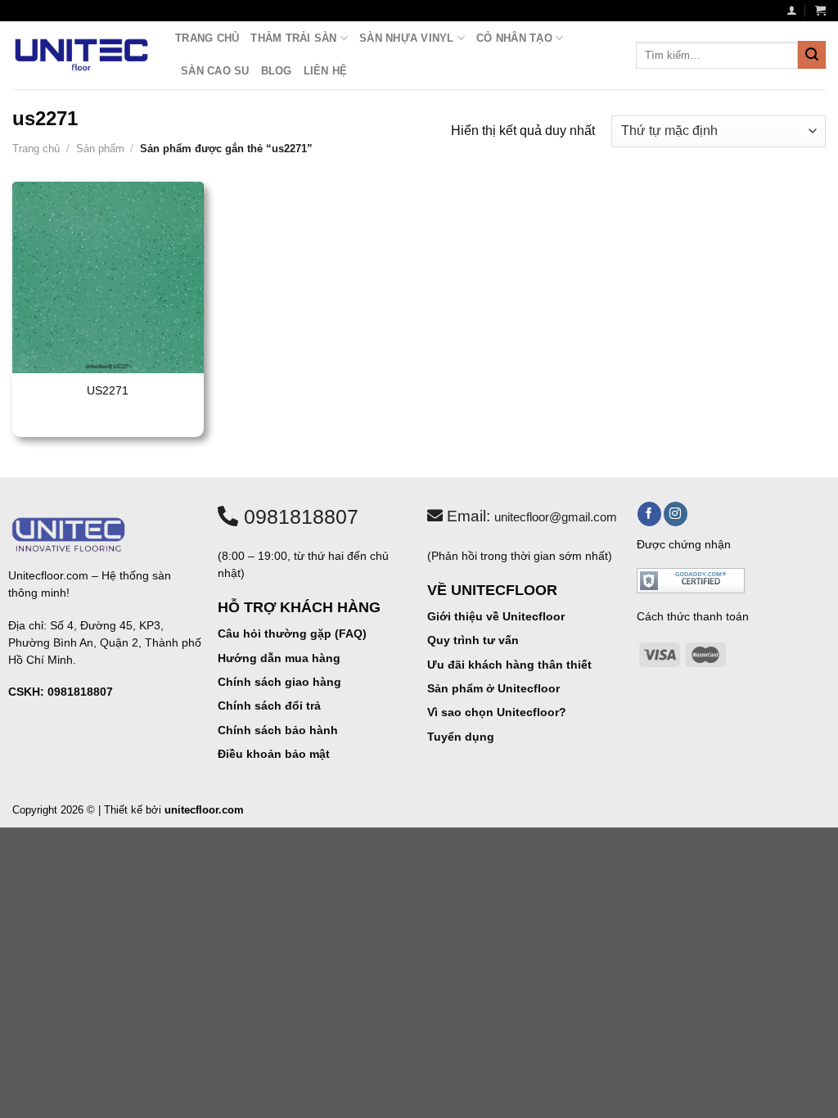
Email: (530, 516)
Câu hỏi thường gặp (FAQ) (292, 633)
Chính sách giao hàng (279, 681)
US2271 (107, 390)
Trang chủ (207, 38)
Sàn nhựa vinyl (406, 38)
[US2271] (108, 277)
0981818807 (298, 516)
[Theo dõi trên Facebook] (649, 514)
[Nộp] (812, 55)
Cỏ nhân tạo (514, 38)
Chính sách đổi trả (269, 705)
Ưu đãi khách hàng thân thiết (509, 664)
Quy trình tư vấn (473, 640)
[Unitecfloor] (81, 55)
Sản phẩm (100, 148)
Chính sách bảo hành (278, 730)
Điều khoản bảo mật (274, 753)
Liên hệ (326, 71)
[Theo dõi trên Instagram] (675, 514)
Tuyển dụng (460, 736)
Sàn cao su (215, 71)
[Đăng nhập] (791, 10)
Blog (276, 71)
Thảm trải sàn (293, 38)
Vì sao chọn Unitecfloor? (496, 712)
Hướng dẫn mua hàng (279, 658)
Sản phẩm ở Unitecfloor (493, 688)
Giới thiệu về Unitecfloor (496, 616)
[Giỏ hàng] (820, 10)
